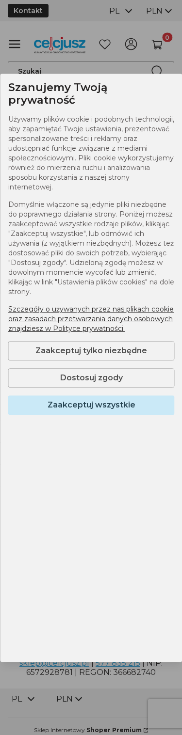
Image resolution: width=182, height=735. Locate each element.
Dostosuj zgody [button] (91, 377)
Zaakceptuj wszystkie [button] (91, 404)
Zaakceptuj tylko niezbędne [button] (91, 350)
